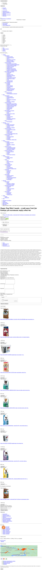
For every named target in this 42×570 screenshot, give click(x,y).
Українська (5, 8)
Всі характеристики (4, 231)
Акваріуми (7, 169)
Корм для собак (10, 56)
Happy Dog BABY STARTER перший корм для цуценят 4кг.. (11, 443)
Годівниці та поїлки (10, 184)
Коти (4, 94)
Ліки (8, 160)
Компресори (9, 176)
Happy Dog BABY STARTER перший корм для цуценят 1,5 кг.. (12, 354)
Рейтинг (2, 295)
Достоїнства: (2, 283)
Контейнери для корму (11, 59)
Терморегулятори (10, 175)
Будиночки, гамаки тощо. (12, 139)
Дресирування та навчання (12, 93)
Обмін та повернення (7, 12)
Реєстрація (5, 2)
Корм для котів (10, 96)
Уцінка (4, 49)
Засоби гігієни (9, 67)
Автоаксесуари (10, 80)
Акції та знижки (6, 48)
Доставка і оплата (6, 11)
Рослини (8, 166)
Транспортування (10, 136)
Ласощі (8, 100)
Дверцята (8, 87)
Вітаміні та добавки (10, 61)
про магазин (5, 10)
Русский (4, 7)
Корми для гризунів (10, 124)
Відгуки (4, 50)
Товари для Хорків (6, 532)
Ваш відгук (2, 293)
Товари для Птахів (6, 529)
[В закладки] (5, 360)
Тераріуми (9, 186)
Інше (6, 120)
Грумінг (8, 130)
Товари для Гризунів (6, 528)
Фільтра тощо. (9, 194)
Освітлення (9, 179)
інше (6, 91)
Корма (6, 196)
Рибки (4, 155)
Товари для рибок (6, 530)
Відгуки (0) (5, 244)
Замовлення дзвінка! (10, 22)
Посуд (8, 58)
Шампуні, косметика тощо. (12, 70)
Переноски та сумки (11, 78)
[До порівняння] (6, 360)
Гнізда (8, 153)
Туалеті (8, 109)
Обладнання (7, 174)
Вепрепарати (9, 92)
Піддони (8, 172)
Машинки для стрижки (11, 68)
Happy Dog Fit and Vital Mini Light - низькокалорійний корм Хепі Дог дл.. (14, 478)
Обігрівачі (9, 193)
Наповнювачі (9, 108)
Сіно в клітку (9, 132)
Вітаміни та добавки (11, 101)
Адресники (9, 72)
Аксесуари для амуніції (11, 77)
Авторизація (5, 3)
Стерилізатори (9, 178)
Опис (4, 242)
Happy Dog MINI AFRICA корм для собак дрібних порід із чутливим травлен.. (15, 337)
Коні (4, 198)
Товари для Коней (6, 533)
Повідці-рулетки (10, 74)
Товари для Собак (6, 526)
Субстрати (9, 189)
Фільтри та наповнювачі (11, 177)
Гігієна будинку (10, 86)
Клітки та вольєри (10, 151)
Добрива (8, 163)
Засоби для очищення (11, 148)
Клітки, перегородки (11, 88)
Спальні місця (9, 90)
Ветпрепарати (9, 121)
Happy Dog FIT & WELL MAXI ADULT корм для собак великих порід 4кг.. (14, 407)
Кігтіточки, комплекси (11, 118)
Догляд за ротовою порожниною (13, 64)
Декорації (9, 165)
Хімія (6, 159)
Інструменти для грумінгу (12, 63)
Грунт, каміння (10, 167)
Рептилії (4, 180)
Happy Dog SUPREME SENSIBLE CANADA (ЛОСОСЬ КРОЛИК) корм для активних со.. (17, 319)
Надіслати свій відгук (4, 303)
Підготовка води (10, 161)
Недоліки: (2, 288)
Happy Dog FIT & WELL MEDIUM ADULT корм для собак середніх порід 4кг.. (15, 390)
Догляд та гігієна (8, 62)
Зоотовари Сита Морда (7, 200)
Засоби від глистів (10, 66)
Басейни (8, 84)
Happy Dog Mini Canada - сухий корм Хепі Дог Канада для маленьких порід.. (14, 499)
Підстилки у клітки (10, 149)
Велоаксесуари (10, 81)
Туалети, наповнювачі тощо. (12, 133)
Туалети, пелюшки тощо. (11, 69)
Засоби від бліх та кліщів (11, 65)
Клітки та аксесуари (8, 134)
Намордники (9, 76)
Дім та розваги (7, 82)
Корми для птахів (10, 142)
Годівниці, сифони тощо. (11, 168)
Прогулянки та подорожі (9, 71)
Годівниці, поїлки (10, 125)
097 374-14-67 (3, 540)
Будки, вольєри (10, 85)
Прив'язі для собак (10, 89)
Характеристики (6, 243)
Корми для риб (10, 157)
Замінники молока (10, 57)
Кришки (8, 171)
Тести (8, 162)
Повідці (8, 73)
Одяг (8, 79)
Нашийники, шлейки (11, 75)
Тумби (8, 173)
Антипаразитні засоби (11, 129)
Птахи (4, 140)
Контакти (4, 13)
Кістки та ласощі (10, 60)
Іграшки (8, 83)
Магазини (4, 15)
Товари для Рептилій (6, 531)
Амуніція (8, 111)
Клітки (8, 135)
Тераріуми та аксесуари (9, 185)
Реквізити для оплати (7, 14)
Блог (3, 47)
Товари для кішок (6, 527)
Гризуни (4, 122)
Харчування (7, 55)
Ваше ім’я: (2, 278)
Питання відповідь (6, 245)
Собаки (4, 54)
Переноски (7, 197)
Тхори (4, 195)
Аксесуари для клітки (11, 154)
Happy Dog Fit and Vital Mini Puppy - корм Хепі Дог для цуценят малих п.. (14, 425)
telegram (2, 541)
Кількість (4, 224)
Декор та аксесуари (8, 164)
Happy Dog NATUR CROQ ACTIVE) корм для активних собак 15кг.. (13, 372)
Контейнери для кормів (11, 99)
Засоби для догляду (10, 188)
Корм (8, 182)
